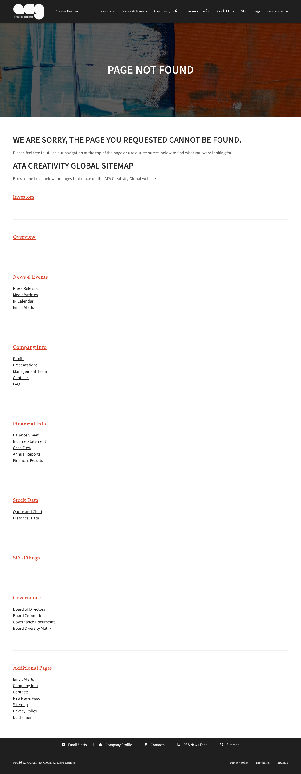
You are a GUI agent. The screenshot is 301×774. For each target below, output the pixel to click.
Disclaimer (22, 717)
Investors (23, 196)
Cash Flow (22, 448)
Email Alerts (23, 307)
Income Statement (29, 441)
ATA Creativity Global (37, 763)
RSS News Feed (26, 698)
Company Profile (115, 744)
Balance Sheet (26, 435)
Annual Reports (26, 454)
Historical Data (26, 518)
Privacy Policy (25, 711)
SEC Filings (250, 11)
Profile (18, 359)
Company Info (166, 11)
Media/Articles (25, 295)
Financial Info (197, 11)
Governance (277, 11)
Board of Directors (29, 609)
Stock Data (225, 11)
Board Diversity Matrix (32, 628)
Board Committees (29, 616)
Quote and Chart (27, 512)
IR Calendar (23, 301)
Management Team (30, 371)
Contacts (21, 378)
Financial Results (28, 461)
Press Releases (26, 288)
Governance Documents (34, 622)
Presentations (25, 365)
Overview (106, 11)
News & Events (134, 11)
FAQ (16, 384)
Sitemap (20, 705)
